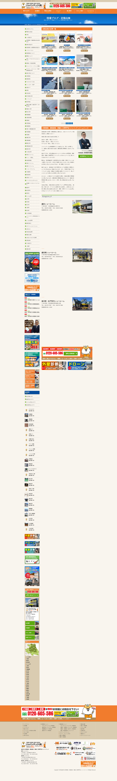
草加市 (27, 667)
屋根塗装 (28, 78)
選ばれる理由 (47, 11)
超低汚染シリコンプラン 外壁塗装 (49, 727)
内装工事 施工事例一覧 (31, 494)
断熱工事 (28, 143)
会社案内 (37, 11)
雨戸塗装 (28, 101)
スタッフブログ (84, 732)
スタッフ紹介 (79, 11)
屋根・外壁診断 (84, 725)
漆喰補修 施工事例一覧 (31, 509)
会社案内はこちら (85, 156)
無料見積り (28, 223)
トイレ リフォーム (30, 169)
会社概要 (28, 623)
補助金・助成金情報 (30, 63)
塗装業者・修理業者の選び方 (52, 67)
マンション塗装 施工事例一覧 (32, 449)
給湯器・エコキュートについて (33, 184)
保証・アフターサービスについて (33, 59)
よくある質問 (29, 220)
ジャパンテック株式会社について (33, 217)
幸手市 (27, 679)
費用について (29, 56)
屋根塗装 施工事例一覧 (31, 420)
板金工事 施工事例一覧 (31, 499)
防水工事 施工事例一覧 (31, 479)
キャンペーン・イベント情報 (33, 66)
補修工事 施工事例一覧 (31, 504)
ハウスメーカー (29, 50)
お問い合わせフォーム (32, 595)
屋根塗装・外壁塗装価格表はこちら (30, 386)
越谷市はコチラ (29, 399)
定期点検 (43, 90)
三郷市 (27, 207)
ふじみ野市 (28, 657)
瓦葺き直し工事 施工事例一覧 (32, 474)
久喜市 (27, 678)
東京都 (27, 695)
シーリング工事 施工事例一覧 (32, 454)
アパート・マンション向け (65, 733)
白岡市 (27, 692)
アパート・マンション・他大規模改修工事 (33, 69)
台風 (27, 34)
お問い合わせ (26, 735)
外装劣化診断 (61, 90)
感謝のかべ (83, 733)
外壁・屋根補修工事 (84, 67)
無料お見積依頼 (70, 353)
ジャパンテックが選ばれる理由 (29, 381)
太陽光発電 (28, 117)
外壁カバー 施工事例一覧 (31, 435)
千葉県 (27, 697)
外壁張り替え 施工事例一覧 (31, 440)
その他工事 (28, 151)
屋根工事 (28, 137)
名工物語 (25, 733)
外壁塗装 (52, 45)
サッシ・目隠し (29, 157)
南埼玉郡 (28, 693)
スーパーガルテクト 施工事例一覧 (33, 469)
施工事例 (69, 11)
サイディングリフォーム (64, 732)
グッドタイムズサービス (32, 180)
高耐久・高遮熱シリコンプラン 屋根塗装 (69, 727)
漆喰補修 (28, 140)
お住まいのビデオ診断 (31, 237)
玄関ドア (28, 87)
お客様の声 (83, 730)
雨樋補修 (28, 114)
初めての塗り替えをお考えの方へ (30, 371)
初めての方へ (26, 11)
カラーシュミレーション (32, 226)
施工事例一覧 (29, 396)
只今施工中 (48, 90)
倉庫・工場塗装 (63, 736)
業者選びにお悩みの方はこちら (30, 376)
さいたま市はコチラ (30, 402)
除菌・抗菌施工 (63, 735)
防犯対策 (28, 174)
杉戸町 (27, 199)
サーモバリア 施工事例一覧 (31, 410)
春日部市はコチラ (30, 405)
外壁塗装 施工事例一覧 (31, 415)
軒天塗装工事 (29, 96)
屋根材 (27, 120)
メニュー (58, 11)
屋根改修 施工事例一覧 (31, 464)
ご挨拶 (27, 246)
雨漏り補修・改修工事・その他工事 (33, 105)
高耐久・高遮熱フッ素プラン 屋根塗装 (68, 728)
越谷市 (27, 187)
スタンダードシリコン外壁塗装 (48, 725)
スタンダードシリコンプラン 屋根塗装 (68, 725)
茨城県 (27, 699)
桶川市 (27, 686)
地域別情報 (28, 160)
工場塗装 (28, 171)
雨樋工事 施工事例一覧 (31, 484)
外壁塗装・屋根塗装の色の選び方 (33, 41)
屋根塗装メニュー (63, 724)
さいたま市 (28, 196)
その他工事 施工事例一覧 (31, 529)
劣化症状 (28, 93)
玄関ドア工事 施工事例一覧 (31, 489)
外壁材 (27, 134)
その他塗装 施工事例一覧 (31, 524)
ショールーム (90, 11)
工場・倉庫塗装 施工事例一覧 (32, 514)
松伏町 (90, 67)
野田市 (27, 193)
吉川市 (27, 204)
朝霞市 (27, 688)
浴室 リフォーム (30, 166)
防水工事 (28, 111)
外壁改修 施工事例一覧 (31, 459)
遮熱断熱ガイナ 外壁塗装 (47, 728)
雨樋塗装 (28, 126)
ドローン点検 (83, 727)
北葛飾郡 (28, 669)
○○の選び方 (44, 67)
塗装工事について (87, 45)
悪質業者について (30, 53)
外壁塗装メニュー (44, 724)
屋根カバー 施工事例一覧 (31, 430)
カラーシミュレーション (85, 735)
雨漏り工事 (28, 109)
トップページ (26, 724)
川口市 (27, 676)
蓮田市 (27, 690)
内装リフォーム (29, 163)
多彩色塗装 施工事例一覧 (31, 425)
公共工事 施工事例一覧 (31, 519)
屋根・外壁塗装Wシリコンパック (67, 730)
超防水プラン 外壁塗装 (46, 730)
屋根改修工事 (29, 146)
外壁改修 (78, 67)
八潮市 (27, 683)
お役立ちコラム (47, 45)
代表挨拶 (28, 627)
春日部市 (28, 190)
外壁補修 (28, 131)
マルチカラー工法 (30, 81)
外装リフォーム (29, 154)
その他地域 (28, 213)
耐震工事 (28, 149)
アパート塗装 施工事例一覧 (31, 445)
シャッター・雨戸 (30, 84)
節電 (27, 90)
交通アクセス (28, 637)
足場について (29, 177)
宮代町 (27, 201)
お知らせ (28, 229)
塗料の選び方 (29, 44)
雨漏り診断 (28, 234)
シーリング (28, 98)
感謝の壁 (28, 249)
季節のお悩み (29, 31)
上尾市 (27, 665)
